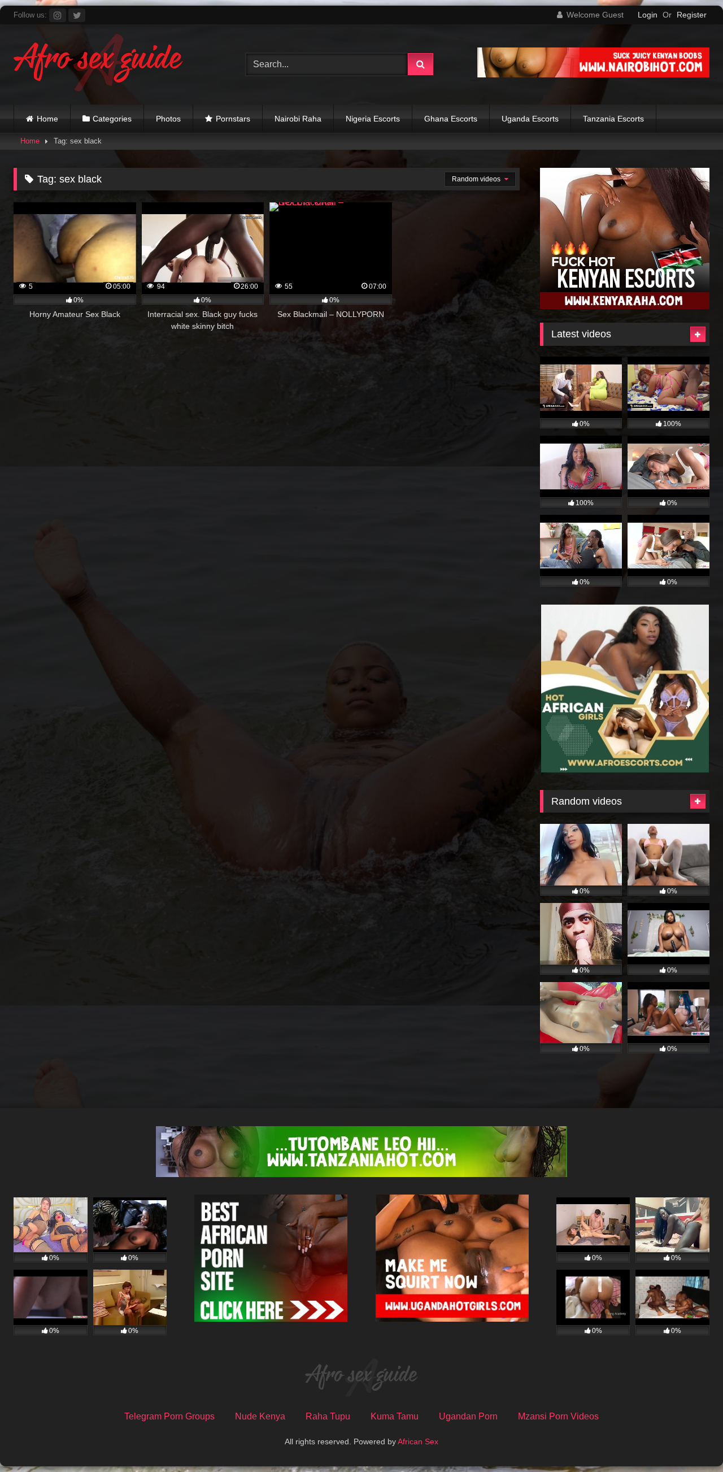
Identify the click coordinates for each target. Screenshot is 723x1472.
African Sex (418, 1441)
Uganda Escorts (530, 118)
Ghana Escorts (450, 118)
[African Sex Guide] (98, 64)
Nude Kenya (260, 1416)
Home (47, 118)
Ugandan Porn (468, 1416)
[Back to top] (688, 1438)
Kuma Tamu (395, 1416)
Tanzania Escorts (613, 118)
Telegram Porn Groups (169, 1416)
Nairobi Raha (298, 118)
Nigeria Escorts (373, 118)
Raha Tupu (328, 1416)
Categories (112, 118)
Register (692, 14)
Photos (168, 118)
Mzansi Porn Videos (558, 1416)
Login (647, 14)
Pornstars (233, 118)
